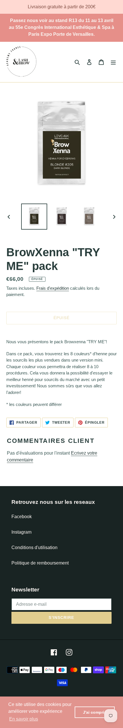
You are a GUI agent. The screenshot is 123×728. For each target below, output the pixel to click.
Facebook (21, 516)
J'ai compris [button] (94, 712)
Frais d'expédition (52, 288)
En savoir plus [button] (23, 719)
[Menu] (113, 62)
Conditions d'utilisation (34, 547)
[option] (34, 216)
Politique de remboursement (40, 563)
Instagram (21, 532)
